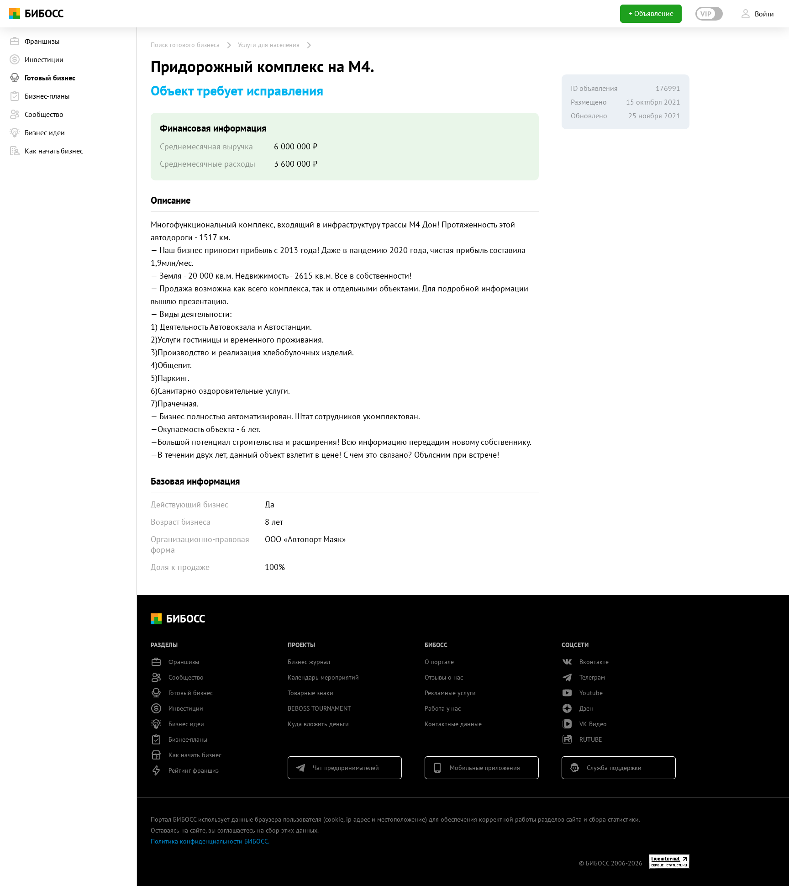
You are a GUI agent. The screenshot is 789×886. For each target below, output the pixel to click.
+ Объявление (651, 13)
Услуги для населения (269, 45)
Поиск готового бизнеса (185, 45)
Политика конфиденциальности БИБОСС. (210, 841)
